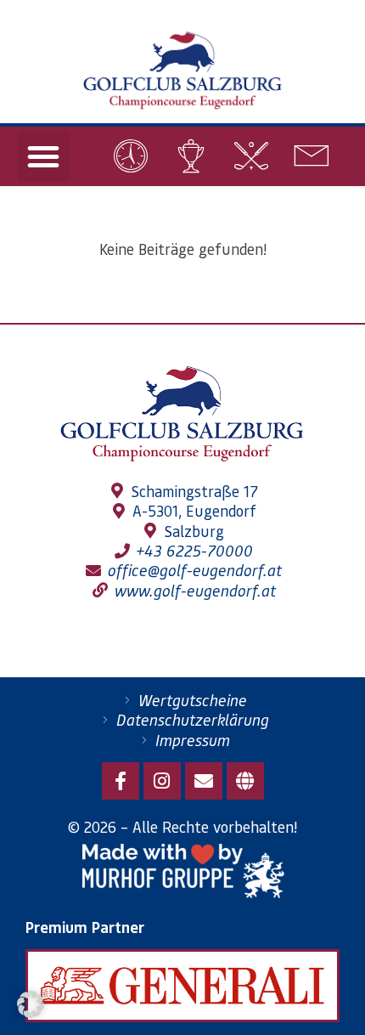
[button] (43, 156)
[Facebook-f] (120, 781)
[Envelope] (203, 781)
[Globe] (245, 781)
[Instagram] (162, 781)
